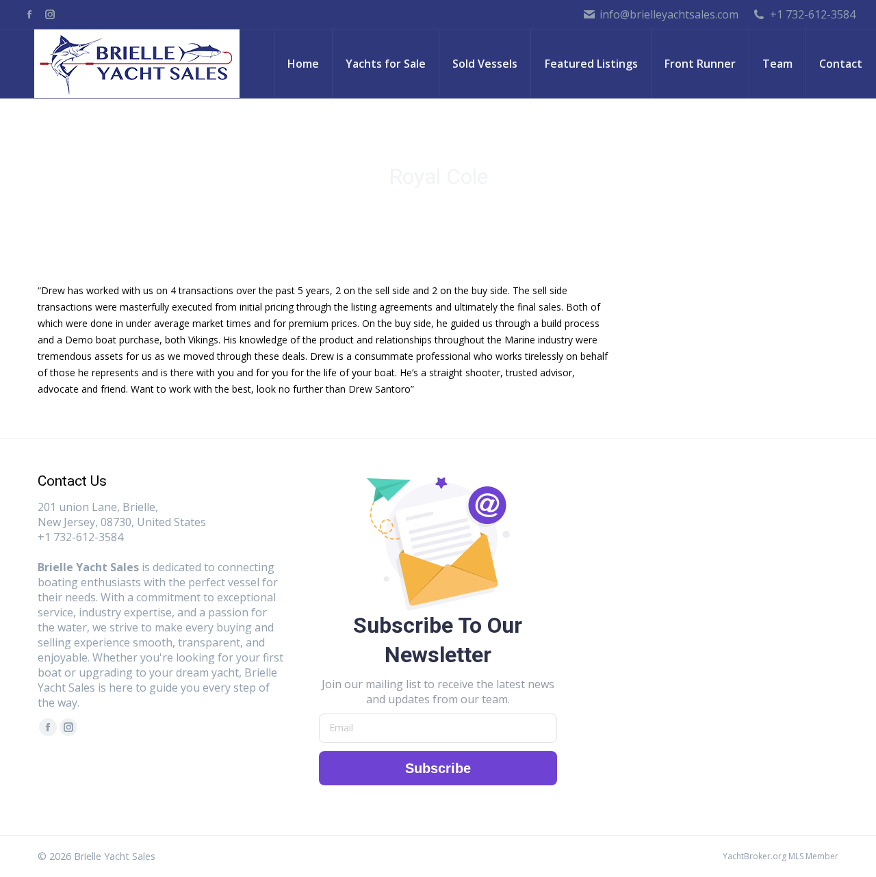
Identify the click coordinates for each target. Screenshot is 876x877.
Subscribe (438, 768)
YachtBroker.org (754, 856)
